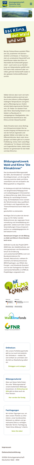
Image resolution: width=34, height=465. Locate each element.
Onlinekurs (10, 348)
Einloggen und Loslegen (17, 366)
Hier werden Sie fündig (17, 397)
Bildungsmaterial (13, 379)
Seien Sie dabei (17, 431)
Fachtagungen (12, 410)
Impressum (6, 447)
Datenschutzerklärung (11, 452)
